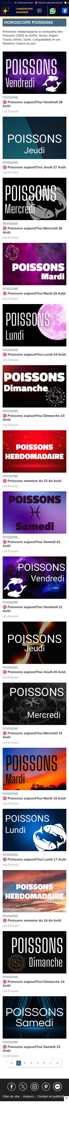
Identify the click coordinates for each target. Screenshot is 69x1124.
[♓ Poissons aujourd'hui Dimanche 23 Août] (34, 386)
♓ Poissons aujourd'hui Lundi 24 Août (34, 354)
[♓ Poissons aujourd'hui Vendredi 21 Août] (34, 577)
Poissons (10, 97)
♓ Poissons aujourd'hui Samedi (48, 3)
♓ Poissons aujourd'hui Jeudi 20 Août (34, 672)
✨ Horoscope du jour (23, 3)
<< (11, 1063)
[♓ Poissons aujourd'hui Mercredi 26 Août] (34, 198)
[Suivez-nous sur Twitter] (23, 1086)
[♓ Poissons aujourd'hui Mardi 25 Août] (34, 263)
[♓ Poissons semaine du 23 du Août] (34, 451)
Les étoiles (10, 111)
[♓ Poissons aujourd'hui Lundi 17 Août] (34, 829)
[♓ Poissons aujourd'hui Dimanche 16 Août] (34, 952)
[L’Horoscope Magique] (5, 11)
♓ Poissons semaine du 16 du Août (32, 920)
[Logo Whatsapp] (52, 9)
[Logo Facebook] (64, 10)
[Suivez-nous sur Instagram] (34, 1086)
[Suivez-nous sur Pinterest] (46, 1086)
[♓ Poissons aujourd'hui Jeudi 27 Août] (34, 137)
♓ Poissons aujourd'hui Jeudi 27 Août (34, 167)
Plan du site (11, 1096)
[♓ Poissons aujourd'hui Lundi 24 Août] (34, 324)
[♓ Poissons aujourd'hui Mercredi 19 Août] (34, 703)
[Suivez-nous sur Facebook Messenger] (57, 1086)
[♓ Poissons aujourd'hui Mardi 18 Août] (34, 768)
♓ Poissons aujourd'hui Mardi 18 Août (34, 798)
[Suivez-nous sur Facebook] (11, 1086)
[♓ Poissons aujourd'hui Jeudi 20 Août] (34, 642)
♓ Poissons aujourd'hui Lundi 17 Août (34, 859)
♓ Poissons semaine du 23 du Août (32, 481)
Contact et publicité (51, 1096)
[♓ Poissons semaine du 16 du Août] (34, 890)
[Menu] (39, 11)
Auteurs (28, 1096)
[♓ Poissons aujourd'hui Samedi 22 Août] (34, 512)
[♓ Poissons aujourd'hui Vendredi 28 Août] (34, 72)
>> (57, 1063)
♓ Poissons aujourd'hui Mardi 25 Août (34, 293)
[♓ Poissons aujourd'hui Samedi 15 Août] (34, 1017)
